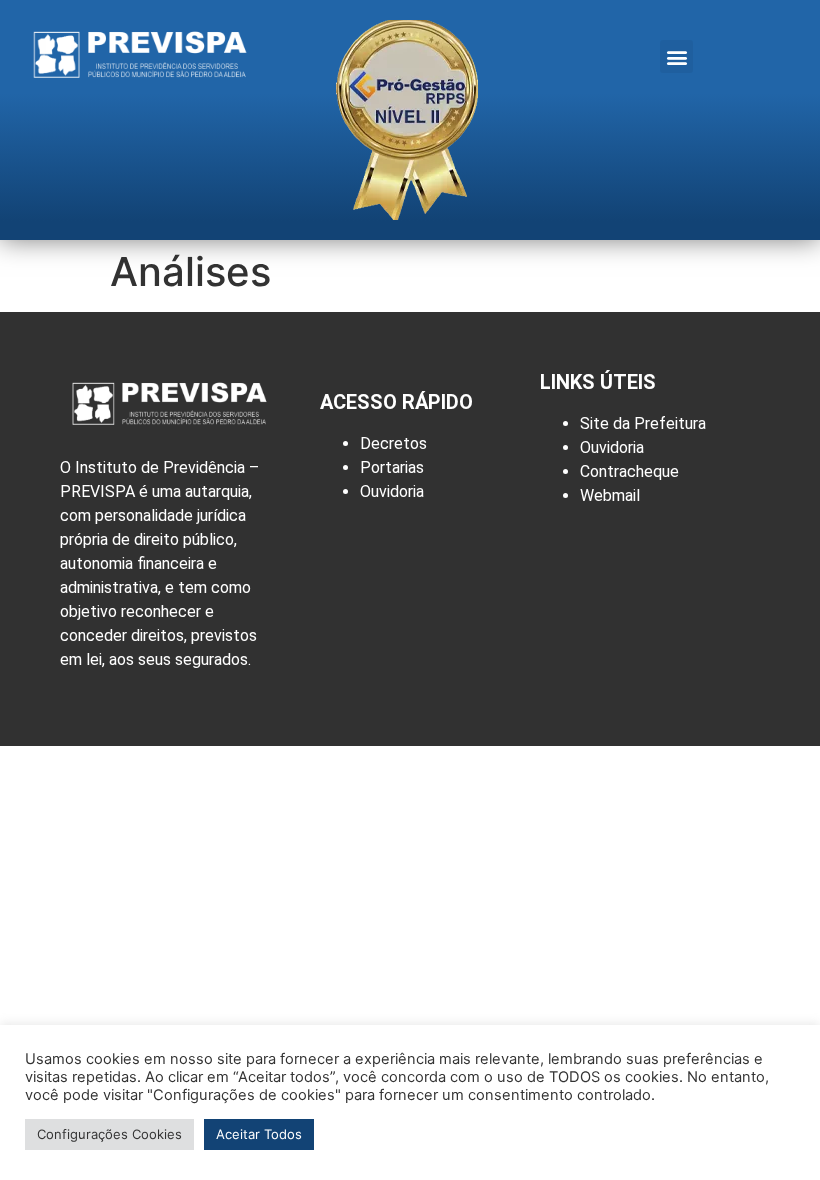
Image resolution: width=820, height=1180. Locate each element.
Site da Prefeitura (643, 423)
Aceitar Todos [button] (259, 1134)
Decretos (393, 443)
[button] (676, 56)
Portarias (392, 467)
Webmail (610, 495)
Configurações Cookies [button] (109, 1134)
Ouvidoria (392, 491)
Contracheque (629, 471)
